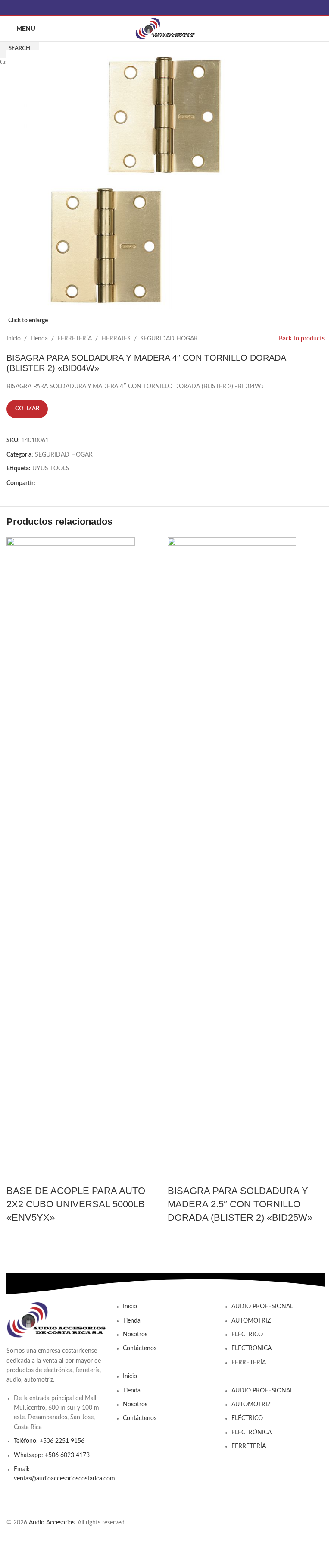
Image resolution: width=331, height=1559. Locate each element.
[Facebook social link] (165, 7)
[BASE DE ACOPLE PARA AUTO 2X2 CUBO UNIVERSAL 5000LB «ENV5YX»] (70, 861)
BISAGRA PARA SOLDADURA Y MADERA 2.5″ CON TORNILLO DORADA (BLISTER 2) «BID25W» (240, 1204)
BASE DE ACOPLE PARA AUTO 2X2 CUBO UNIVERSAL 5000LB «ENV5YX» (75, 1204)
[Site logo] (165, 28)
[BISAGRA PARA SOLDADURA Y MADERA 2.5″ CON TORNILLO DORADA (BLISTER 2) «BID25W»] (232, 861)
